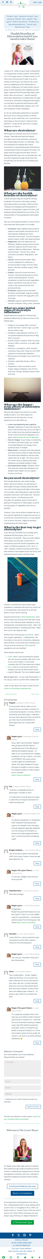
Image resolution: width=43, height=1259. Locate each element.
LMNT (10, 657)
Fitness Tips (12, 16)
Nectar (30, 635)
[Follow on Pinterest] (11, 2)
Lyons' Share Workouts (16, 22)
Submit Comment (33, 1107)
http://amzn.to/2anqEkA (26, 923)
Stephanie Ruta (15, 891)
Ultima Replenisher (28, 617)
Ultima (26, 645)
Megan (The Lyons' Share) (22, 870)
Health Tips (32, 19)
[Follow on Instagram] (7, 2)
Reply (37, 729)
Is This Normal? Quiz (22, 1222)
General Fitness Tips (28, 16)
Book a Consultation (22, 1193)
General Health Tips (16, 19)
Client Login (37, 2)
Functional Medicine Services (22, 1186)
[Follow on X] (18, 1235)
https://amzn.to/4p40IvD (21, 775)
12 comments (35, 30)
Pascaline (12, 934)
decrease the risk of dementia (27, 437)
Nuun (10, 667)
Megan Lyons (13, 30)
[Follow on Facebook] (3, 2)
